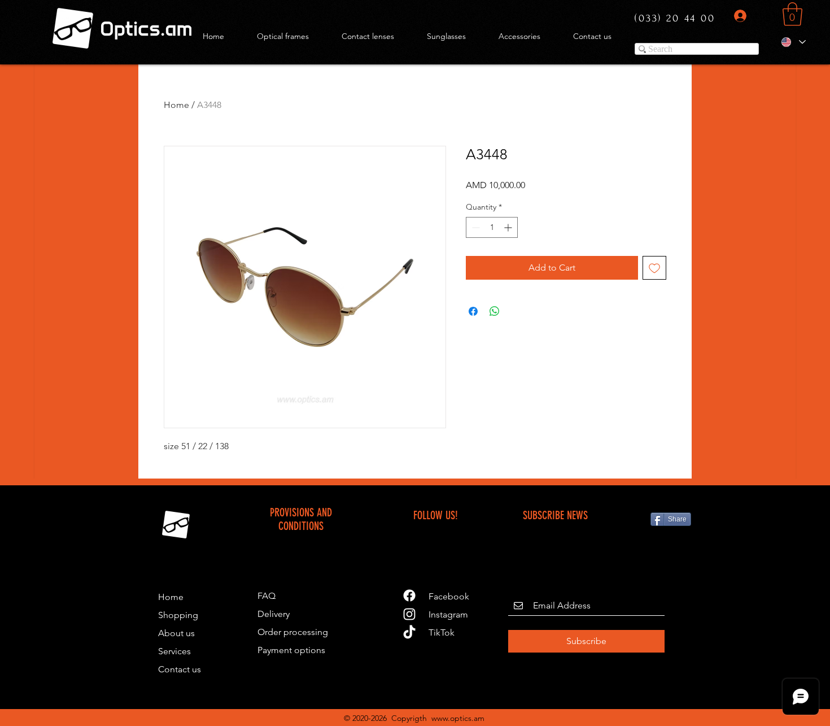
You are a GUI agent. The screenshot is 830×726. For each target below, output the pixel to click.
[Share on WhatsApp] (494, 311)
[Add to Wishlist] (654, 268)
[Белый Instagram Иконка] (409, 614)
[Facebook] (409, 595)
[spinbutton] (492, 227)
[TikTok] (409, 633)
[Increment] (509, 227)
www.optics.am (457, 718)
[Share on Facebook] (473, 311)
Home (176, 104)
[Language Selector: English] (793, 42)
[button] (792, 14)
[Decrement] (475, 227)
